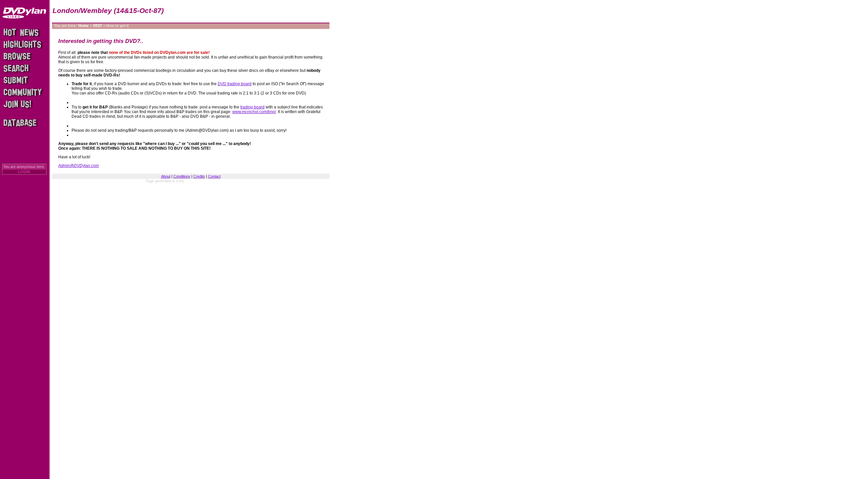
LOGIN (24, 172)
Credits (199, 176)
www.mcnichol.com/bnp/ (254, 111)
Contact (214, 176)
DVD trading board (235, 83)
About (165, 176)
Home (83, 26)
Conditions (181, 176)
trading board (252, 107)
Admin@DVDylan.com (78, 165)
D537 (97, 26)
